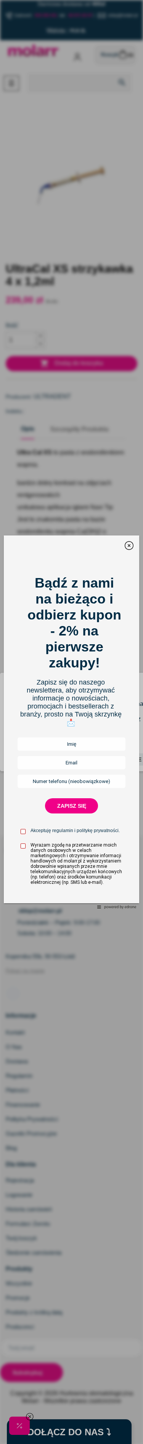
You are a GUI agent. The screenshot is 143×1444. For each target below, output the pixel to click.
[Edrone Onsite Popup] (71, 722)
